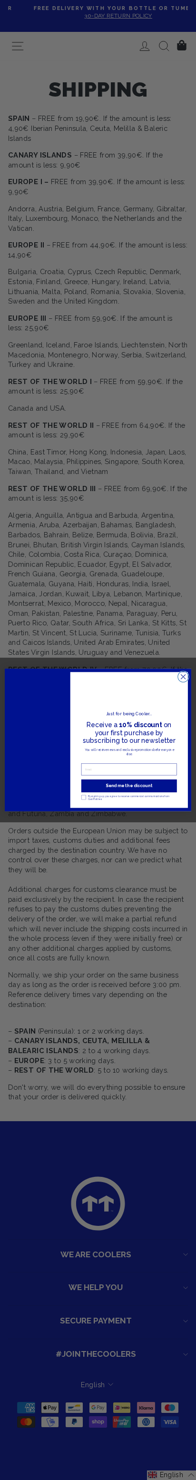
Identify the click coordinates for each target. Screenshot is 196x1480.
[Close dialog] (183, 676)
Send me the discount (129, 786)
